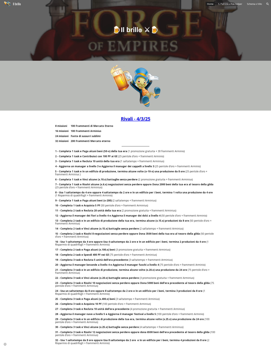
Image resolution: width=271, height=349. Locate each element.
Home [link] (210, 4)
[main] (135, 30)
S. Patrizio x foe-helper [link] (230, 4)
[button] (267, 4)
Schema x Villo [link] (254, 4)
